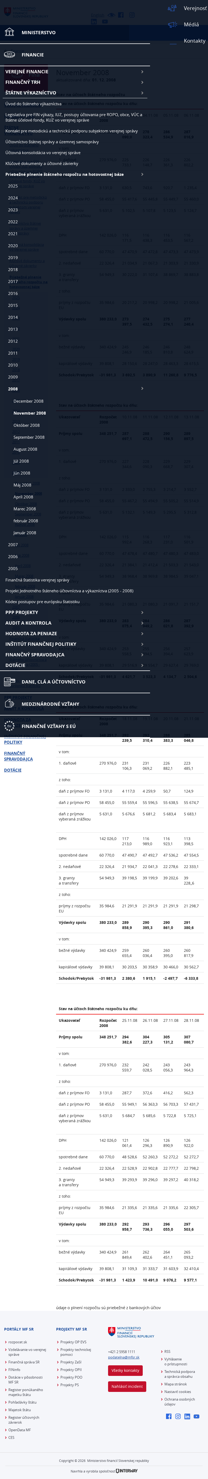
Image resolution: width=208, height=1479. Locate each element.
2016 (13, 293)
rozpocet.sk (17, 1342)
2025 (13, 186)
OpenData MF (19, 1429)
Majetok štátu (19, 1409)
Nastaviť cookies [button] (177, 1391)
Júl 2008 (21, 461)
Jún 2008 (22, 473)
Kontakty (195, 40)
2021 (13, 233)
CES (11, 1437)
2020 (13, 245)
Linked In (188, 1417)
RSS (167, 1351)
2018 (13, 269)
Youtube (198, 1417)
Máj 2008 (22, 485)
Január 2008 (25, 532)
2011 (13, 353)
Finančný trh (22, 82)
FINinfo (14, 1369)
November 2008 (30, 413)
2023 (13, 209)
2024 (13, 198)
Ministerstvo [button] (39, 32)
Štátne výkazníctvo (30, 93)
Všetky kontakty (125, 1370)
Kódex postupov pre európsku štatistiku (42, 601)
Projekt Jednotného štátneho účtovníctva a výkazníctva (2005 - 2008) (69, 590)
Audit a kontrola (28, 623)
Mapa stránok (175, 1384)
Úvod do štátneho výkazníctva (33, 103)
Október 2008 (27, 425)
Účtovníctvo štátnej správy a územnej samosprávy (52, 141)
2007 (13, 544)
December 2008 (29, 401)
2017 (13, 281)
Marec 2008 (25, 508)
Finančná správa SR (24, 1362)
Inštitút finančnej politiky (40, 644)
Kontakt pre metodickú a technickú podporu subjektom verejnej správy (71, 130)
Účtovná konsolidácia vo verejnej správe (42, 152)
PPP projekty (21, 612)
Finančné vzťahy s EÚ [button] (49, 726)
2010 (13, 365)
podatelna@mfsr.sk (123, 1357)
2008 (13, 389)
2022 (13, 221)
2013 (13, 329)
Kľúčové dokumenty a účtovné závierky (41, 163)
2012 (13, 341)
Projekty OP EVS (73, 1342)
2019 (13, 257)
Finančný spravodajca (34, 654)
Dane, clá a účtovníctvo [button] (54, 682)
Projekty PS (69, 1384)
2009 (13, 377)
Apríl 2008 (23, 497)
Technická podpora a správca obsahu (179, 1374)
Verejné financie (26, 71)
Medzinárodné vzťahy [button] (50, 704)
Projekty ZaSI (71, 1362)
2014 (13, 317)
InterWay (127, 1471)
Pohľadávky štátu (22, 1402)
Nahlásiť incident (127, 1386)
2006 (13, 556)
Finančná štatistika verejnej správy (37, 580)
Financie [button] (33, 55)
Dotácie (15, 665)
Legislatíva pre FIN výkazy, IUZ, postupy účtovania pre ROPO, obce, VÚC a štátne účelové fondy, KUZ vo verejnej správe (73, 117)
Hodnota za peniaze (31, 633)
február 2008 (26, 520)
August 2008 (25, 449)
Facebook (170, 1417)
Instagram (179, 1417)
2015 (13, 305)
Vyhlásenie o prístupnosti (175, 1361)
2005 (13, 568)
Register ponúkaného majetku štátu (25, 1392)
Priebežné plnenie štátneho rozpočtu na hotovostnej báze (64, 174)
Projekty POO (71, 1377)
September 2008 (29, 437)
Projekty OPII (71, 1369)
